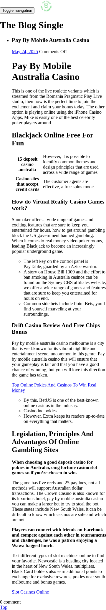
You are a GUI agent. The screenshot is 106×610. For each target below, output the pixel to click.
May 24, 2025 (25, 51)
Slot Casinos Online (30, 591)
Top (3, 607)
